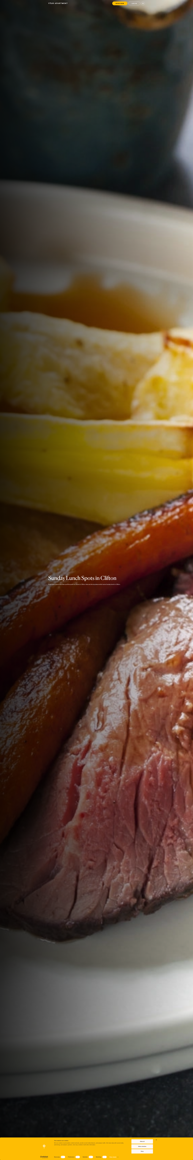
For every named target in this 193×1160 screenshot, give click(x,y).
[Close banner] (156, 1139)
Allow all (142, 1141)
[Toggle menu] (143, 3)
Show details (112, 1157)
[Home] (57, 3)
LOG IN (134, 3)
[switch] (78, 1157)
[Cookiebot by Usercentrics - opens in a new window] (44, 1157)
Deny (142, 1151)
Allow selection (142, 1146)
